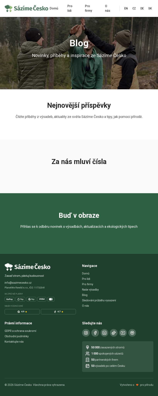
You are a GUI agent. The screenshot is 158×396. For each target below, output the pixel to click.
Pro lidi (69, 8)
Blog (84, 295)
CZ (134, 8)
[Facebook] (95, 333)
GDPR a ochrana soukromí (20, 330)
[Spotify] (132, 333)
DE (142, 8)
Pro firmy (88, 8)
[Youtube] (123, 333)
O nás (107, 8)
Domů (54, 8)
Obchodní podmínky (17, 336)
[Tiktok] (114, 333)
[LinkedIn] (104, 333)
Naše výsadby (90, 289)
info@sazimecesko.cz (18, 282)
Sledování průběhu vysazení (99, 300)
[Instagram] (86, 333)
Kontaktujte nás (14, 341)
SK (150, 8)
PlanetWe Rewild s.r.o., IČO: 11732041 (25, 287)
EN (126, 8)
